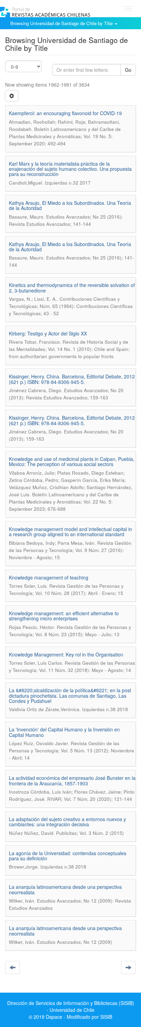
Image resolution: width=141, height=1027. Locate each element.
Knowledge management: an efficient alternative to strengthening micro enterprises (64, 616)
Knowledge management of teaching (48, 577)
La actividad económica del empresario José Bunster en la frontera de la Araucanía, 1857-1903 (72, 780)
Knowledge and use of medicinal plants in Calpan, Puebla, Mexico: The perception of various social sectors (71, 461)
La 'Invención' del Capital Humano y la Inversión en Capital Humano (64, 732)
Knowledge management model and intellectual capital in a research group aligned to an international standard (70, 532)
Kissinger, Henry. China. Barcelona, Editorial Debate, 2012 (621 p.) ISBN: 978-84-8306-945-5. (72, 379)
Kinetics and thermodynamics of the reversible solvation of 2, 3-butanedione (72, 287)
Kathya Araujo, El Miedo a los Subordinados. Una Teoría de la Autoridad (70, 205)
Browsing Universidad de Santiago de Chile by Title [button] (62, 23)
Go (128, 69)
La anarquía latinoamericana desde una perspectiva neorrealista (65, 889)
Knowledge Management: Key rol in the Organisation (66, 654)
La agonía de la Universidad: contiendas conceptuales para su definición (67, 856)
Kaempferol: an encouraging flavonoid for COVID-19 (65, 113)
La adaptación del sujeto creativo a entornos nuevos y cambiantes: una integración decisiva (67, 822)
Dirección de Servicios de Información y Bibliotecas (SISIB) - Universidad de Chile (70, 1006)
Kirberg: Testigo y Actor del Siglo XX (48, 333)
